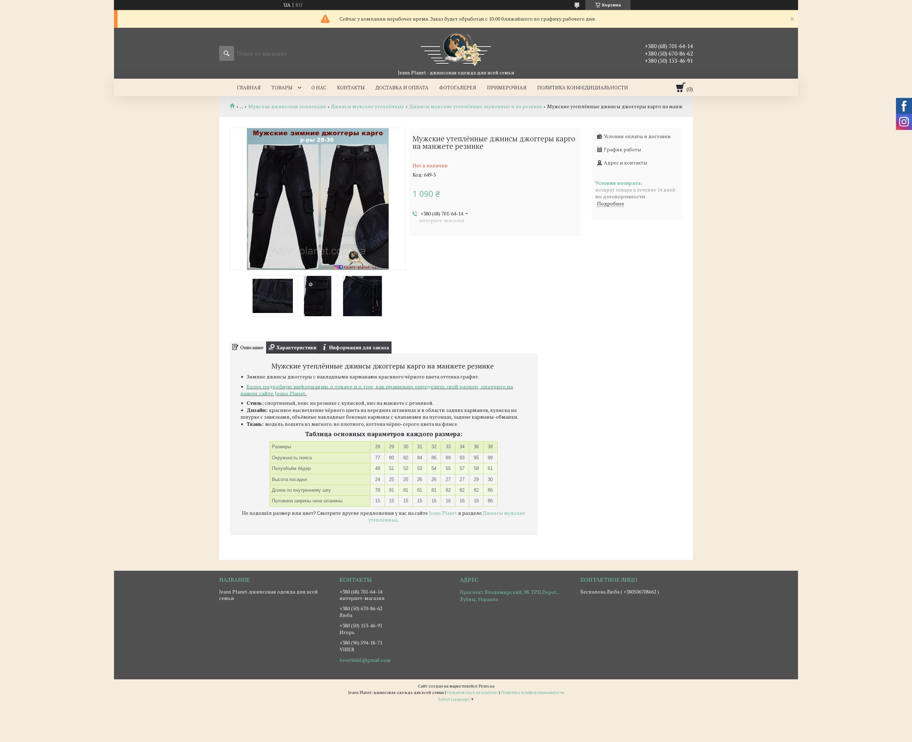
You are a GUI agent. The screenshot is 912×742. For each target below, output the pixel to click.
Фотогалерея (457, 87)
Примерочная (507, 87)
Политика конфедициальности (582, 87)
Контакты (351, 87)
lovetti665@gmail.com (365, 660)
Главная (249, 87)
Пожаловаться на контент (472, 692)
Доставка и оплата (402, 87)
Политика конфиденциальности (532, 692)
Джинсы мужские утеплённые (367, 106)
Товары (281, 87)
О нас (318, 87)
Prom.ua (486, 686)
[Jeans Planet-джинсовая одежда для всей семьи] (456, 48)
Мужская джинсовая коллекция (287, 106)
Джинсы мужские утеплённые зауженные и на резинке (475, 106)
